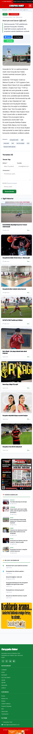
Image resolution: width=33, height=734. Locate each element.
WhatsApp (10, 41)
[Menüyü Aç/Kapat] (30, 5)
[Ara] (2, 5)
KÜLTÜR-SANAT (5, 677)
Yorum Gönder (9, 191)
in (10, 661)
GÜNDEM (4, 669)
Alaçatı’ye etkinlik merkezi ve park (16, 595)
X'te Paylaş (18, 37)
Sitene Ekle (4, 711)
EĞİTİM (3, 682)
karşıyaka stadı (14, 140)
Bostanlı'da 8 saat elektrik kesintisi (17, 565)
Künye (3, 696)
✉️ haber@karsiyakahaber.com (10, 724)
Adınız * (5, 163)
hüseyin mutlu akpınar (9, 146)
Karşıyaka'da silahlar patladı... (15, 571)
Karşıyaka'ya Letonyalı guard (15, 590)
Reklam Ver (4, 698)
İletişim (3, 701)
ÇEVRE (3, 680)
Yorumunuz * (6, 170)
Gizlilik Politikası (5, 703)
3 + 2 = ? (10, 183)
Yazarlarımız (4, 714)
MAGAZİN (4, 685)
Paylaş (9, 37)
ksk (13, 143)
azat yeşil (6, 143)
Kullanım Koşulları (6, 706)
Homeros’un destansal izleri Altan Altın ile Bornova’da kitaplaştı (18, 531)
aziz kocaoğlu (20, 143)
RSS (2, 709)
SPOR (10, 9)
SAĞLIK (3, 688)
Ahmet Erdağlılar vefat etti (14, 577)
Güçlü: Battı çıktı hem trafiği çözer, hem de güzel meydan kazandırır (18, 510)
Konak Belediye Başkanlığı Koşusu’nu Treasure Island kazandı (18, 521)
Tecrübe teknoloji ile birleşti (18, 502)
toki (28, 143)
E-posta (19, 163)
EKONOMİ (4, 675)
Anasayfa (4, 9)
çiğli (22, 140)
